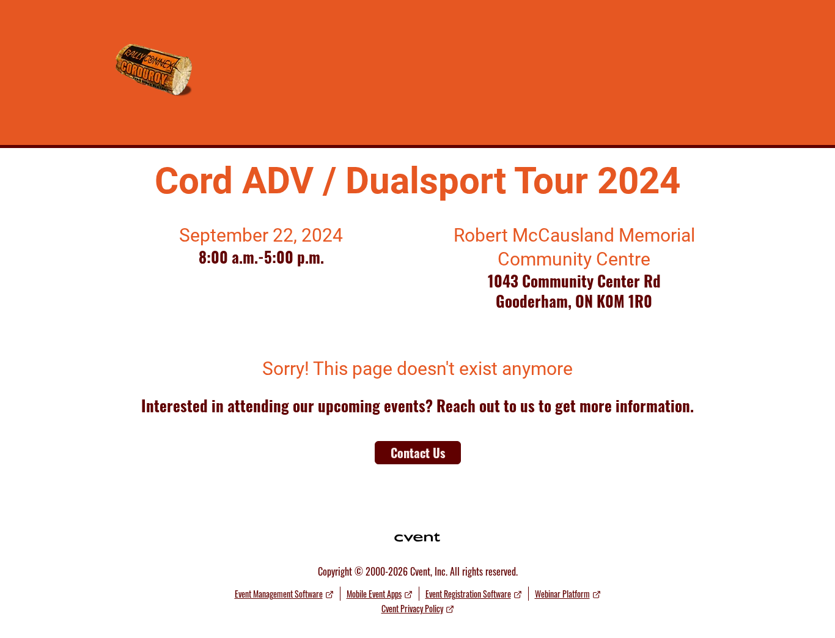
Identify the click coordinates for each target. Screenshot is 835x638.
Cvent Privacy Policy (412, 608)
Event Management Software (279, 593)
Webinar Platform (562, 593)
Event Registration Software (468, 593)
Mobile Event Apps (374, 593)
